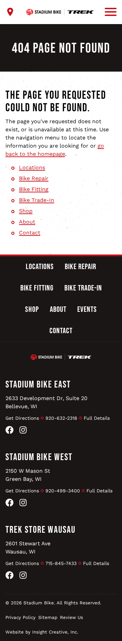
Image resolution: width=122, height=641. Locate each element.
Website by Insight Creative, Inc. (41, 632)
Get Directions (22, 418)
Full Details (97, 418)
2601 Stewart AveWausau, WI (27, 547)
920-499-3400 (62, 490)
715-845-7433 (61, 563)
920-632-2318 (61, 418)
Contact (29, 232)
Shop (26, 211)
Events (87, 309)
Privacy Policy (20, 617)
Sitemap (47, 617)
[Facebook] (9, 431)
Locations (32, 167)
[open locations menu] (13, 11)
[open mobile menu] (108, 11)
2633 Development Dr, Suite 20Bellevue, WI (46, 402)
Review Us (71, 617)
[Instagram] (23, 431)
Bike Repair (33, 178)
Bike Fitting (33, 189)
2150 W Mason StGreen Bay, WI (27, 475)
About (27, 222)
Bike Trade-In (36, 200)
